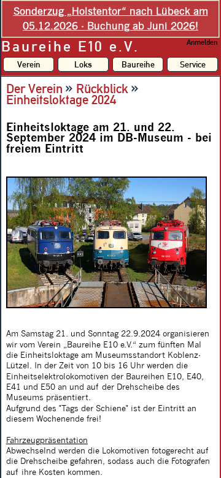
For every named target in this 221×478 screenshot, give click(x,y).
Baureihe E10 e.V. (70, 46)
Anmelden (202, 42)
